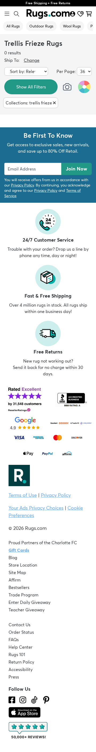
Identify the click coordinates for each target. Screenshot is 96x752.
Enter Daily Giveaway (29, 602)
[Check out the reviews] (29, 731)
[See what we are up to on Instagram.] (22, 700)
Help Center (21, 647)
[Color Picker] (84, 86)
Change (31, 60)
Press (14, 677)
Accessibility (21, 669)
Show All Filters (31, 87)
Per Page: (66, 71)
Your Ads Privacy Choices (36, 508)
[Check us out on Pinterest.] (46, 700)
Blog (13, 557)
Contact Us (19, 624)
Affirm (15, 580)
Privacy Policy (22, 185)
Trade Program (23, 594)
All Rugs (13, 26)
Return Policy (21, 662)
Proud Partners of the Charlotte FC (43, 542)
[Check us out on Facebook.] (12, 700)
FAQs (14, 639)
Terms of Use (23, 495)
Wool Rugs (72, 26)
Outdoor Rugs (41, 26)
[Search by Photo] (67, 86)
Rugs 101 (17, 654)
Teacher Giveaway (27, 609)
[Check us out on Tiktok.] (34, 700)
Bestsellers (19, 587)
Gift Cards (19, 550)
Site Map (17, 572)
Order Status (21, 632)
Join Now (76, 169)
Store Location (23, 565)
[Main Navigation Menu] (7, 14)
